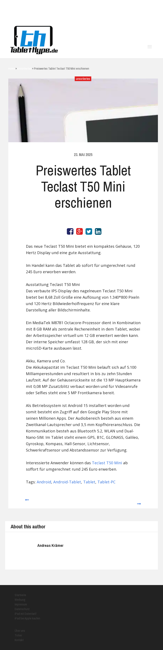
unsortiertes (83, 79)
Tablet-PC (106, 481)
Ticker (18, 635)
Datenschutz (22, 609)
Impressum (21, 604)
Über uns (20, 631)
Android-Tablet (67, 481)
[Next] (139, 502)
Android (44, 481)
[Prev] (27, 502)
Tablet (89, 481)
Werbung (20, 600)
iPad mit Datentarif (25, 614)
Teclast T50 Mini (107, 462)
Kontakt (19, 640)
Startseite (20, 595)
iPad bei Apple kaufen (27, 618)
